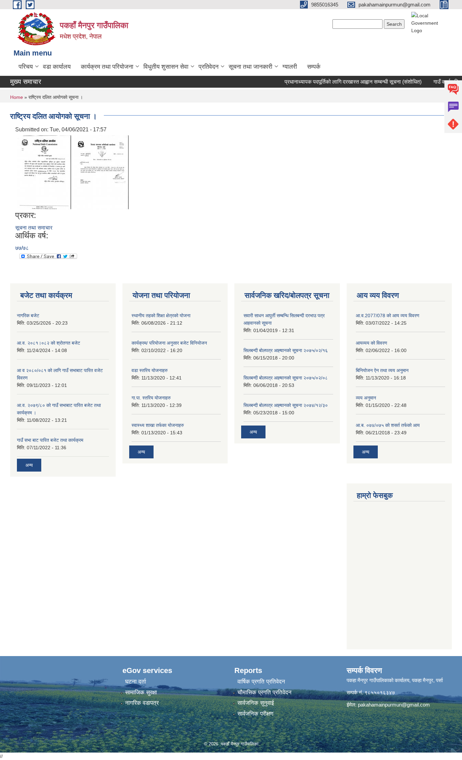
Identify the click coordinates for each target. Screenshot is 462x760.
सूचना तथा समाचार (33, 228)
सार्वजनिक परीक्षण (255, 714)
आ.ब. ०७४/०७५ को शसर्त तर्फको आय (388, 425)
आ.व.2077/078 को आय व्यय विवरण (387, 315)
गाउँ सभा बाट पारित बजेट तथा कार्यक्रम (50, 440)
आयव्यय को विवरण (371, 343)
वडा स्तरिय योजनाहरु (150, 370)
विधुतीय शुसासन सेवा (165, 66)
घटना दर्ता (135, 681)
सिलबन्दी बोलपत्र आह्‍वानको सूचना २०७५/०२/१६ (286, 350)
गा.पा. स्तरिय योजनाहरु (151, 397)
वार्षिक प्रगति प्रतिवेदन (261, 681)
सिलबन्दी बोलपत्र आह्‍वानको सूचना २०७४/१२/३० (286, 405)
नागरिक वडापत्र (142, 703)
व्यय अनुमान (366, 397)
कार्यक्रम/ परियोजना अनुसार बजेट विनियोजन (169, 343)
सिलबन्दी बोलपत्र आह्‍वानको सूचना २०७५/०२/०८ (286, 378)
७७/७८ (22, 248)
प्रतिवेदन (208, 66)
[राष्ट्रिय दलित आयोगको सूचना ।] (44, 172)
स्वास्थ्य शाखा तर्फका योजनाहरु (158, 425)
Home (16, 97)
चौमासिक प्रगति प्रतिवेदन (264, 692)
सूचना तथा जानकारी (250, 66)
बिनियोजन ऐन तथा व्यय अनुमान (382, 370)
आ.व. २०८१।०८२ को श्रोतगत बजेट (48, 343)
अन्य (29, 465)
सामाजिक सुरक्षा (141, 692)
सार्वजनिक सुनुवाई (255, 703)
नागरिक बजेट (28, 315)
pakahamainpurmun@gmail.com (394, 705)
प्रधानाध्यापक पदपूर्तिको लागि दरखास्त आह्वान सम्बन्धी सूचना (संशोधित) (345, 82)
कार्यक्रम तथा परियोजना (107, 66)
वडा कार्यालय (57, 66)
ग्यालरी (289, 66)
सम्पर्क (313, 66)
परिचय (26, 66)
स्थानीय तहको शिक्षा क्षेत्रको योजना (161, 315)
